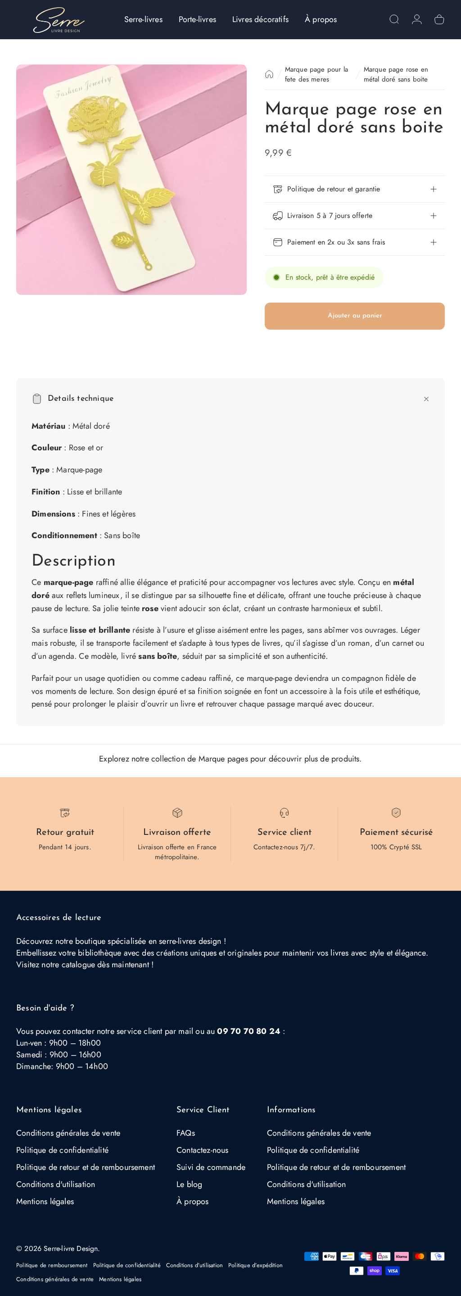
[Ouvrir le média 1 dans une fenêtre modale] (131, 179)
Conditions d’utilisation (194, 1265)
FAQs (185, 1133)
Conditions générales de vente (68, 1133)
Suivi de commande (210, 1167)
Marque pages (223, 759)
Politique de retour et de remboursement (85, 1167)
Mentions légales (45, 1201)
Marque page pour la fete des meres (316, 74)
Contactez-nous (202, 1150)
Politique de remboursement (52, 1265)
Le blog (189, 1184)
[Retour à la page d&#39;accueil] (269, 74)
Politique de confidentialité (62, 1150)
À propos (192, 1201)
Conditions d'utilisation (55, 1184)
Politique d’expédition (255, 1265)
